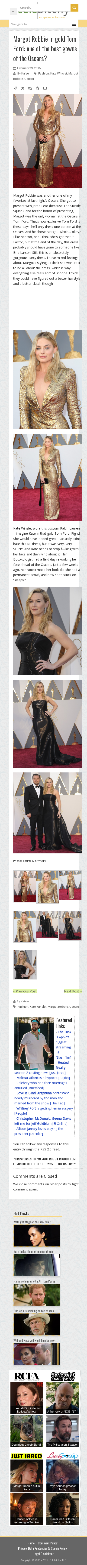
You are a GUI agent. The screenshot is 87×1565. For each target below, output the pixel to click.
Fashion (43, 73)
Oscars (29, 79)
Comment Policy (47, 1542)
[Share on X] (23, 88)
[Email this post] (45, 89)
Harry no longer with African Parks (34, 1281)
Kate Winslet (58, 73)
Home (31, 1542)
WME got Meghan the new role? (32, 1221)
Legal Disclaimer (43, 1553)
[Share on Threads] (37, 88)
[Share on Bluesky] (30, 88)
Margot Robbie (58, 1006)
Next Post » (73, 991)
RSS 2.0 (46, 1149)
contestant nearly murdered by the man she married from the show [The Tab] (41, 1098)
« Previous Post (25, 991)
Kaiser (25, 73)
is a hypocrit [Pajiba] (43, 1077)
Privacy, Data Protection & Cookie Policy (42, 1548)
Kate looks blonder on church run (33, 1251)
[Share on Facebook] (15, 88)
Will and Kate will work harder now (34, 1340)
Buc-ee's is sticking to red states (33, 1310)
